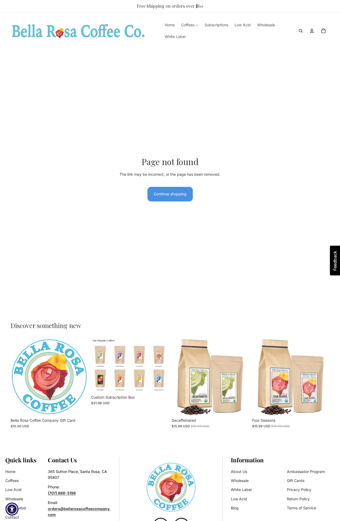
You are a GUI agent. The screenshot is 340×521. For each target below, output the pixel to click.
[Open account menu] (312, 31)
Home (10, 471)
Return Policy (298, 499)
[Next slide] (241, 376)
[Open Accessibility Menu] (12, 509)
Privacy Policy (299, 489)
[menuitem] (169, 25)
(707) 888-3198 (62, 493)
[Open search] (301, 31)
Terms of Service (301, 508)
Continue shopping (170, 194)
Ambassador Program (306, 471)
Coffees (12, 480)
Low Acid (13, 489)
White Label (241, 489)
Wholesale (14, 499)
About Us (239, 471)
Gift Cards (295, 480)
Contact (12, 517)
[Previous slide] (180, 376)
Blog (235, 508)
